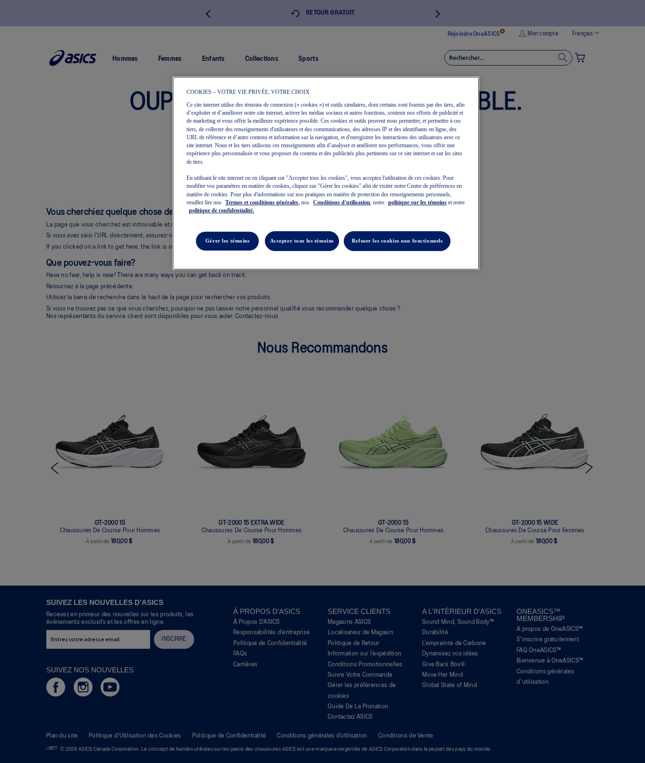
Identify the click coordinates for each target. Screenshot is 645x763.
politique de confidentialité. (221, 210)
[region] (325, 173)
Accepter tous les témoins (302, 240)
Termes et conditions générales (261, 202)
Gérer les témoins (227, 240)
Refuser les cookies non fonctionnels (397, 240)
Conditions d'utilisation (341, 202)
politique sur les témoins (417, 202)
